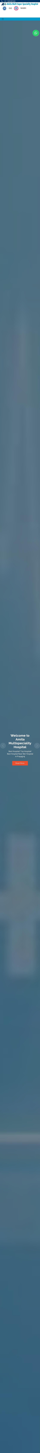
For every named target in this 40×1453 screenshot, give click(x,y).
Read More (20, 764)
